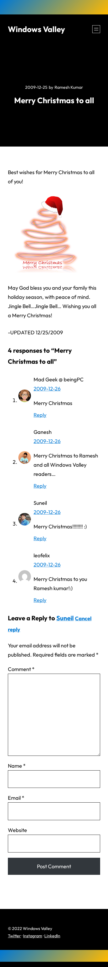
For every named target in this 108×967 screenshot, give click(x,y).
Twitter (14, 935)
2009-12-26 (47, 388)
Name (17, 765)
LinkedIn (52, 935)
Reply (40, 415)
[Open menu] (96, 29)
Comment (21, 669)
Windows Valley (36, 29)
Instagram (32, 935)
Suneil (65, 618)
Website (17, 830)
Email (16, 797)
